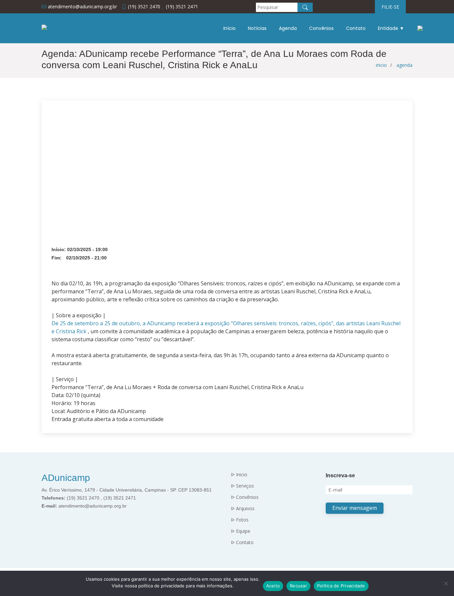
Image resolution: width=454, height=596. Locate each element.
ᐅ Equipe (240, 531)
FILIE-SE (390, 7)
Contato (356, 28)
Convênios (321, 28)
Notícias (257, 28)
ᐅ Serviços (242, 486)
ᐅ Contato (242, 542)
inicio (381, 65)
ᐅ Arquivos (243, 508)
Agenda (288, 28)
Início (229, 28)
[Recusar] (445, 583)
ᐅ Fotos (240, 520)
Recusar (298, 585)
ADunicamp (66, 478)
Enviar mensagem (354, 508)
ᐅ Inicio (239, 474)
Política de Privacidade (341, 585)
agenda (404, 65)
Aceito (273, 585)
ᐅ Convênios (245, 497)
